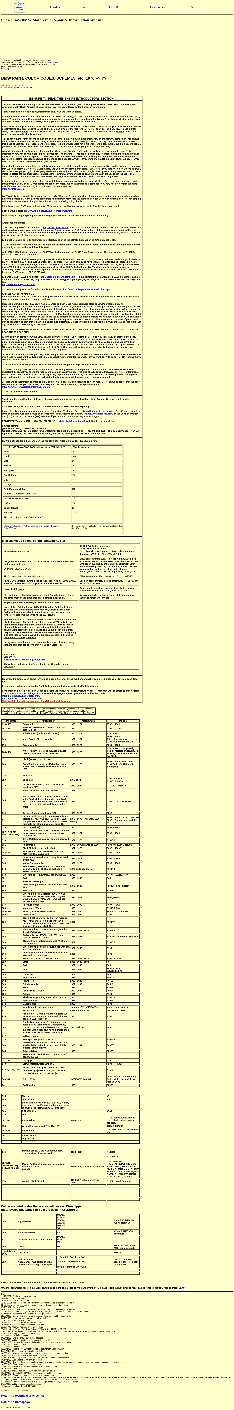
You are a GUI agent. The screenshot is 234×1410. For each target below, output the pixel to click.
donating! (5, 69)
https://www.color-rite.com (98, 414)
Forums (83, 7)
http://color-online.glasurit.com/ (18, 284)
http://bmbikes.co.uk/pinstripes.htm (20, 696)
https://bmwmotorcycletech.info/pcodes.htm (16, 87)
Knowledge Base (157, 7)
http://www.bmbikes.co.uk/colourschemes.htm (48, 211)
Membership (113, 7)
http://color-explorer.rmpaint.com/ (58, 277)
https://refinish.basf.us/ (14, 189)
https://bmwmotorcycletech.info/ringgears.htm (26, 387)
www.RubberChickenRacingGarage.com (25, 659)
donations (53, 62)
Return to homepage (15, 1402)
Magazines (55, 7)
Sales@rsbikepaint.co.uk (72, 421)
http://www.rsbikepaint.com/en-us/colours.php (87, 289)
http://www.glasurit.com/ (55, 227)
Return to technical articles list (22, 1395)
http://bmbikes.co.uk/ (13, 698)
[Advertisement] (45, 33)
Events (193, 7)
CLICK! (182, 1288)
